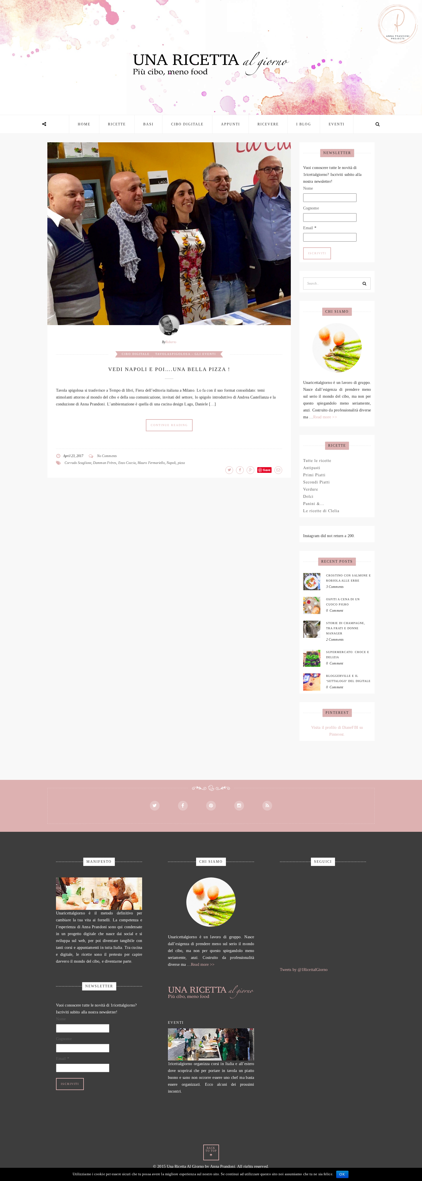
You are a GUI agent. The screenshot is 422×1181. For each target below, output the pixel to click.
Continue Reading (169, 425)
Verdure (310, 489)
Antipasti (311, 467)
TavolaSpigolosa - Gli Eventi (185, 354)
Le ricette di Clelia (321, 510)
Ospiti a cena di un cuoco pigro (343, 602)
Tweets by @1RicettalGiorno (304, 970)
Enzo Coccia (127, 463)
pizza (181, 463)
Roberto (171, 342)
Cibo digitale (136, 354)
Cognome (311, 208)
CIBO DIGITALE (187, 124)
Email (309, 228)
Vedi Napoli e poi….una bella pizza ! (169, 369)
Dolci (308, 496)
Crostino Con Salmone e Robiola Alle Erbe (348, 578)
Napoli (171, 463)
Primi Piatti (314, 474)
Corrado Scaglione (78, 463)
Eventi (336, 124)
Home (84, 124)
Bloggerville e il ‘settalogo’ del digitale (348, 678)
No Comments (107, 456)
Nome (308, 188)
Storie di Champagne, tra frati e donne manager (345, 628)
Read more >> (325, 417)
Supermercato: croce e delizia (347, 654)
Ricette (117, 124)
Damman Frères (104, 463)
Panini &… (313, 503)
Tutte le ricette (317, 460)
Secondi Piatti (316, 482)
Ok (342, 1174)
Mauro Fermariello (151, 463)
